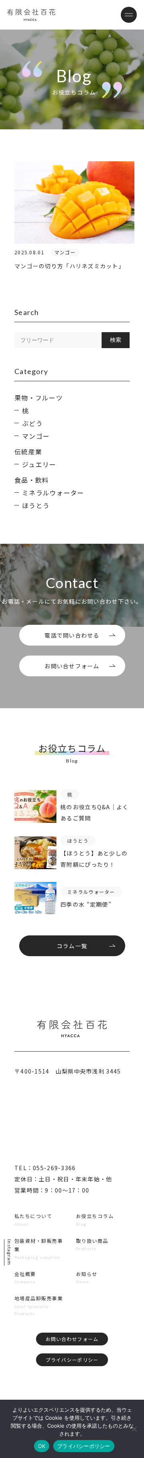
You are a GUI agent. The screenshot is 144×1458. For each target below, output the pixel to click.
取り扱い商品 (92, 1240)
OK (42, 1446)
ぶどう (32, 423)
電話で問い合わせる (72, 635)
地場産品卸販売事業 (38, 1298)
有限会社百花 (31, 15)
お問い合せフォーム (72, 666)
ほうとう (36, 505)
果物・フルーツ (38, 397)
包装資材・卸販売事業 (38, 1245)
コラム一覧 (72, 946)
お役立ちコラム (95, 1215)
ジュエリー (39, 464)
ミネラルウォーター (53, 492)
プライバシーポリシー (72, 1359)
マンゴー (36, 436)
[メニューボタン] (129, 15)
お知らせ (87, 1273)
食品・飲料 (31, 480)
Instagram (9, 1252)
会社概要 (25, 1273)
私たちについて (33, 1215)
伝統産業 (28, 451)
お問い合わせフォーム (72, 1338)
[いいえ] (134, 1429)
